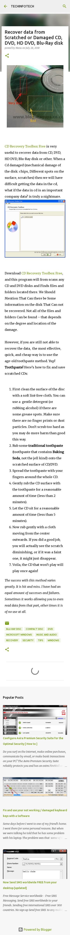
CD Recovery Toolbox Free (25, 146)
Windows (53, 640)
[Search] (64, 6)
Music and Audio (46, 634)
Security (28, 640)
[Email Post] (7, 624)
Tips (40, 640)
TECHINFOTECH (22, 6)
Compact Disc (34, 629)
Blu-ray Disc (13, 629)
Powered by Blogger (37, 929)
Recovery (12, 640)
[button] (7, 56)
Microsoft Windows (19, 634)
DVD (50, 629)
